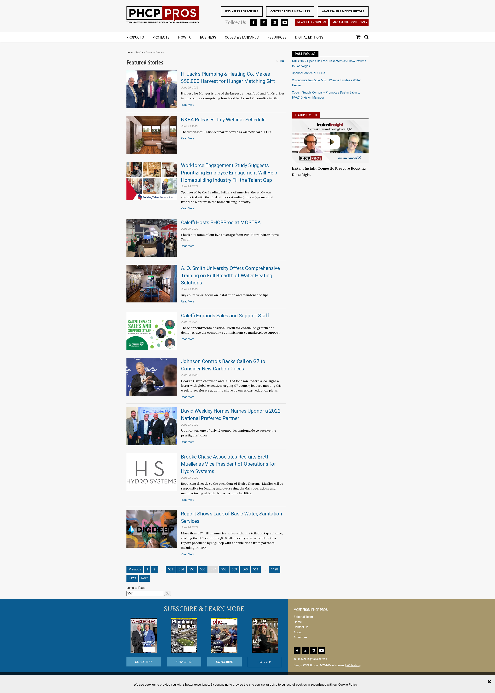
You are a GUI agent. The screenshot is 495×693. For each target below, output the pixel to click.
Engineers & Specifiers (241, 11)
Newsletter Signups (311, 22)
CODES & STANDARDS (242, 37)
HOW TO (184, 37)
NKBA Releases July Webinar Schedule (223, 120)
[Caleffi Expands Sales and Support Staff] (151, 330)
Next (144, 578)
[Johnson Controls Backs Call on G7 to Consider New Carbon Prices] (151, 376)
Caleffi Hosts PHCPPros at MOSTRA (221, 222)
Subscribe (143, 662)
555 (192, 569)
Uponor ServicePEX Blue (308, 73)
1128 (274, 569)
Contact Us (301, 627)
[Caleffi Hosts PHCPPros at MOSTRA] (151, 237)
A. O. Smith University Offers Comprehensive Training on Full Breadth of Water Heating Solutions (230, 275)
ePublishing (353, 665)
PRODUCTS (135, 37)
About (298, 632)
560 (245, 569)
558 (223, 569)
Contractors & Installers (290, 11)
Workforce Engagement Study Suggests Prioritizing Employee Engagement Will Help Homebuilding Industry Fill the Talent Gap (229, 172)
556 (202, 569)
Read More (187, 104)
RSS (282, 61)
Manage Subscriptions (349, 22)
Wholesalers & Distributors (343, 11)
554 (181, 569)
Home (129, 52)
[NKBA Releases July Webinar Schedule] (151, 135)
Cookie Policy (347, 684)
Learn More (265, 662)
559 (234, 569)
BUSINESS (208, 37)
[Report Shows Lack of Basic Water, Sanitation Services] (151, 529)
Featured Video (306, 115)
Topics (139, 52)
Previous (135, 569)
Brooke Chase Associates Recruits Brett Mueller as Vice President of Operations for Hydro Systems (228, 464)
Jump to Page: (136, 588)
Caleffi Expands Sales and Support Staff (225, 316)
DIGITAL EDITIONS (309, 37)
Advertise (300, 637)
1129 (132, 578)
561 (255, 569)
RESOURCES (277, 37)
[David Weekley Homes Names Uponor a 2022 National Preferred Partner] (151, 426)
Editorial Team (303, 617)
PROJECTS (161, 37)
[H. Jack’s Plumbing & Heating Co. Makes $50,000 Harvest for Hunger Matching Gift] (151, 89)
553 (170, 569)
